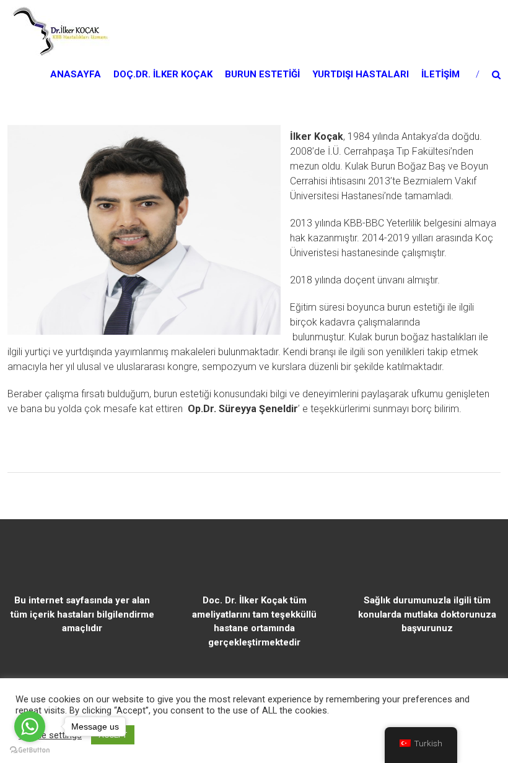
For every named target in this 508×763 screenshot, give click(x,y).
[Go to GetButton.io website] (30, 750)
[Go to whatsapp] (29, 726)
